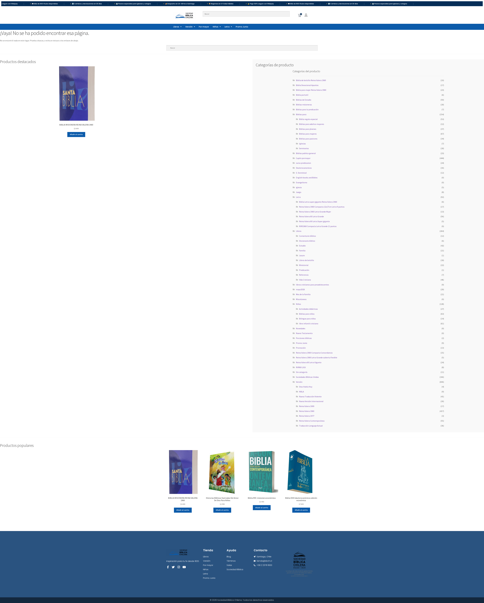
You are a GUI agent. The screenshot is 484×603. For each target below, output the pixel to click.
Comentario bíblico (307, 236)
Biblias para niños (306, 314)
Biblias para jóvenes (307, 129)
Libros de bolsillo (306, 260)
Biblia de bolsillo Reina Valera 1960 (311, 80)
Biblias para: (301, 114)
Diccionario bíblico (307, 241)
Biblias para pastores (308, 138)
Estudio (302, 245)
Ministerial (303, 265)
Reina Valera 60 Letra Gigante (308, 362)
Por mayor (204, 26)
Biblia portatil (302, 95)
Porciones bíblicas (304, 338)
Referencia (303, 275)
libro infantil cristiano (308, 323)
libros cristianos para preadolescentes (312, 284)
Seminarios (304, 148)
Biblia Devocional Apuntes (307, 85)
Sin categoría (301, 372)
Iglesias (302, 143)
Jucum (302, 255)
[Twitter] (173, 567)
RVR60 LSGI (301, 367)
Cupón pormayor (303, 158)
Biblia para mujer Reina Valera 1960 (311, 90)
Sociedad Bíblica (235, 569)
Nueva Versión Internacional (311, 401)
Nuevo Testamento (304, 333)
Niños (215, 26)
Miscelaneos (301, 299)
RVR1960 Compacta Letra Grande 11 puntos (318, 226)
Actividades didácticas (308, 309)
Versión (189, 26)
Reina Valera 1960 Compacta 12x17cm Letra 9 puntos (321, 206)
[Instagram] (178, 567)
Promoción (301, 348)
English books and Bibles (306, 177)
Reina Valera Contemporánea (311, 421)
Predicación (304, 270)
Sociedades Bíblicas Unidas (307, 377)
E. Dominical (301, 173)
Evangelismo (301, 182)
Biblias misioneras (304, 104)
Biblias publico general (306, 153)
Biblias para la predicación (307, 109)
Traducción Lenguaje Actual (311, 425)
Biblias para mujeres (308, 134)
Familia (302, 250)
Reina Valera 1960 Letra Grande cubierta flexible (316, 357)
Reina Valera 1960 (306, 411)
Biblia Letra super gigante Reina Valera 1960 (318, 202)
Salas (229, 565)
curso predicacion (303, 163)
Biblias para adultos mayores (311, 124)
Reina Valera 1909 (306, 406)
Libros (176, 26)
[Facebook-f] (167, 567)
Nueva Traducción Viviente (310, 396)
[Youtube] (184, 567)
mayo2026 (300, 289)
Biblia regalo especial (308, 119)
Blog (229, 556)
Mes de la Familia (303, 294)
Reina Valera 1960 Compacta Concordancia (314, 352)
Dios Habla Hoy (305, 386)
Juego (298, 192)
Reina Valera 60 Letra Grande (311, 216)
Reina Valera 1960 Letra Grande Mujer (315, 211)
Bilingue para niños (307, 318)
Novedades (300, 328)
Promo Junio (242, 26)
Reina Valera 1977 (306, 416)
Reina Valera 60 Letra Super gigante (314, 221)
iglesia (299, 187)
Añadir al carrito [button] (76, 134)
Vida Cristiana (305, 279)
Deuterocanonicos (304, 168)
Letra (227, 26)
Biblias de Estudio (303, 100)
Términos (231, 560)
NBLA (301, 391)
